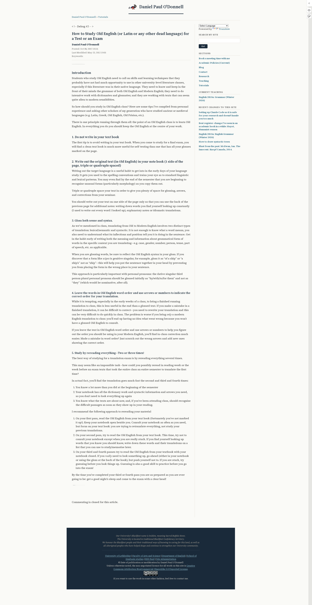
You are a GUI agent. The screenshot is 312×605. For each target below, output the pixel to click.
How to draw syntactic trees (214, 141)
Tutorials (103, 17)
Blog (201, 67)
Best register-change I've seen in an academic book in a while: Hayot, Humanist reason (218, 126)
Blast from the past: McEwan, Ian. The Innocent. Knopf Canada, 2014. (219, 148)
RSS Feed (150, 559)
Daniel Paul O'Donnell (84, 17)
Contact (203, 72)
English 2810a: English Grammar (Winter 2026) (216, 135)
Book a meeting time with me (214, 58)
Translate (224, 29)
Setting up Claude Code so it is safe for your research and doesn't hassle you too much (219, 115)
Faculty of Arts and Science (146, 555)
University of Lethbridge (118, 555)
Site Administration (166, 559)
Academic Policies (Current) (214, 62)
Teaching (204, 80)
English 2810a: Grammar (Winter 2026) (216, 98)
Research (204, 76)
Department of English (173, 555)
